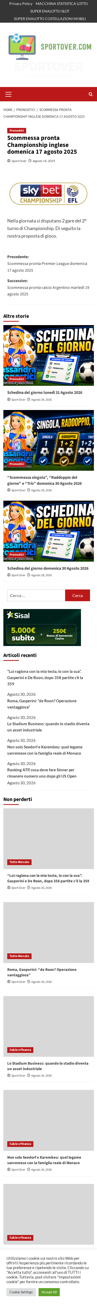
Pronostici (17, 130)
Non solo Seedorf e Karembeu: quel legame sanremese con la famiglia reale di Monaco (45, 749)
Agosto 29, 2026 (41, 400)
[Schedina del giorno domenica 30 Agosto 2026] (48, 531)
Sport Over (19, 161)
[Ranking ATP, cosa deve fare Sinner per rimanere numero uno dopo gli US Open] (48, 1214)
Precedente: (47, 263)
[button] (8, 93)
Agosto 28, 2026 (41, 575)
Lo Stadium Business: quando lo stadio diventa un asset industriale (48, 726)
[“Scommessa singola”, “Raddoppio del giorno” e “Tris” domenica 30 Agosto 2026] (48, 440)
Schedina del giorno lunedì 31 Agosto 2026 (44, 392)
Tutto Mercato (19, 862)
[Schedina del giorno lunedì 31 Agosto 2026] (48, 355)
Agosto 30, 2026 (41, 888)
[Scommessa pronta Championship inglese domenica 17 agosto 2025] (48, 194)
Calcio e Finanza (20, 1050)
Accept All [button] (49, 1292)
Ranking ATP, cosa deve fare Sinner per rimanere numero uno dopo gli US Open (42, 772)
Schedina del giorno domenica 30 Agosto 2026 (47, 568)
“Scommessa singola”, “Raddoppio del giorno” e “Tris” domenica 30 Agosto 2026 (44, 480)
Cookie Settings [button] (21, 1292)
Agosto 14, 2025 (44, 161)
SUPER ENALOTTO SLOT (49, 11)
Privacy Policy (20, 3)
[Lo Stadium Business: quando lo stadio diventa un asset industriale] (48, 1026)
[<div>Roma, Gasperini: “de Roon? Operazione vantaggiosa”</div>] (48, 932)
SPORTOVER (48, 67)
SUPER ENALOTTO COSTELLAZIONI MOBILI (50, 18)
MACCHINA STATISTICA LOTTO (62, 3)
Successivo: (48, 287)
